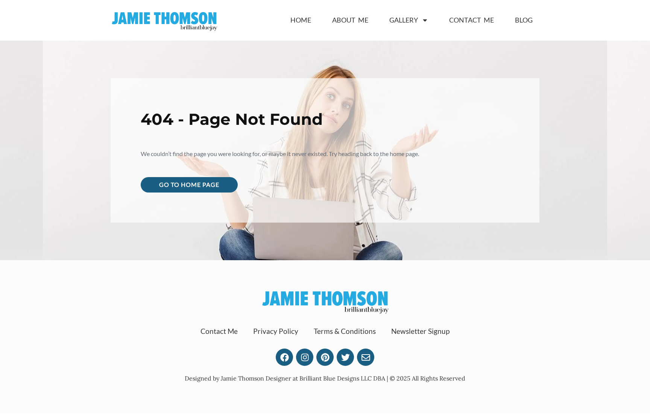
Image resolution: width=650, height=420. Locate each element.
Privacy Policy (275, 331)
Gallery (403, 20)
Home (300, 20)
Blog (524, 20)
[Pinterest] (325, 357)
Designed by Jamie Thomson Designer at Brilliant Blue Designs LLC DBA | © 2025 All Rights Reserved (325, 378)
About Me (350, 20)
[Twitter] (345, 357)
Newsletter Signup (420, 331)
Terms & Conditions (345, 331)
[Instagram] (304, 357)
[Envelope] (365, 357)
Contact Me (471, 20)
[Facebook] (284, 357)
